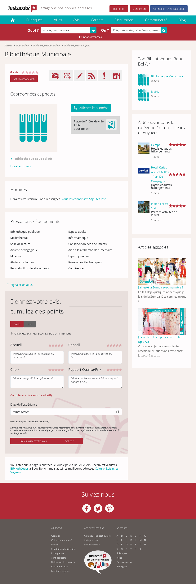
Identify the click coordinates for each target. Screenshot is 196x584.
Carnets (97, 19)
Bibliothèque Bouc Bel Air (46, 45)
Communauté (156, 19)
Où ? (105, 30)
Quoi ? (33, 30)
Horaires (16, 166)
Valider (69, 441)
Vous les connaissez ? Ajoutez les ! (84, 199)
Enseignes (122, 566)
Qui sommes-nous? (61, 540)
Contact (55, 535)
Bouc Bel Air (22, 45)
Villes (58, 19)
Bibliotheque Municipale (167, 76)
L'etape (155, 145)
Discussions (124, 19)
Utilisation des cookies (63, 562)
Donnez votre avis (24, 78)
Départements (124, 562)
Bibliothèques (19, 468)
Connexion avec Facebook (169, 9)
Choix (14, 369)
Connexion (139, 9)
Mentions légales (60, 570)
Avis (76, 19)
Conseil (74, 345)
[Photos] (33, 127)
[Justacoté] (12, 19)
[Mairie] (144, 95)
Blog (182, 19)
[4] (59, 345)
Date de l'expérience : (24, 404)
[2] (53, 345)
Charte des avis (59, 566)
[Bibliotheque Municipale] (144, 80)
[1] (49, 345)
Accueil (8, 45)
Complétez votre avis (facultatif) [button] (31, 395)
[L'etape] (144, 152)
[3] (56, 345)
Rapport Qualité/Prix (84, 369)
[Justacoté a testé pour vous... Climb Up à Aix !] (162, 321)
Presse (55, 544)
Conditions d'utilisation (63, 549)
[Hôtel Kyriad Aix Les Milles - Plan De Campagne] (144, 181)
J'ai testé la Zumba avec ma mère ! (160, 287)
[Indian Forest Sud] (144, 213)
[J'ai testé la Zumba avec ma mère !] (162, 271)
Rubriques (34, 19)
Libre (30, 324)
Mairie (155, 91)
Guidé (16, 324)
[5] (62, 345)
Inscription (119, 9)
